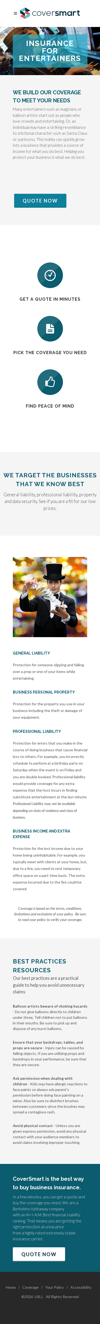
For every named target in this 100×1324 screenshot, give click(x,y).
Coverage (30, 1287)
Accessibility (80, 1287)
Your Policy (54, 1287)
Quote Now (40, 201)
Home (11, 1287)
